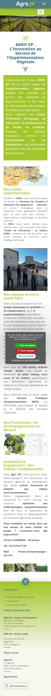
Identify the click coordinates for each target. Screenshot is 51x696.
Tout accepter (27, 345)
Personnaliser (26, 356)
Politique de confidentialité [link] (26, 360)
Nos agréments (18, 686)
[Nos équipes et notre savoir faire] (25, 269)
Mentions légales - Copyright (21, 597)
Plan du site (12, 601)
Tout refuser (27, 351)
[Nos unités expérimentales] (25, 176)
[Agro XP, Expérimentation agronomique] (25, 4)
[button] (2, 23)
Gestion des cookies (16, 605)
